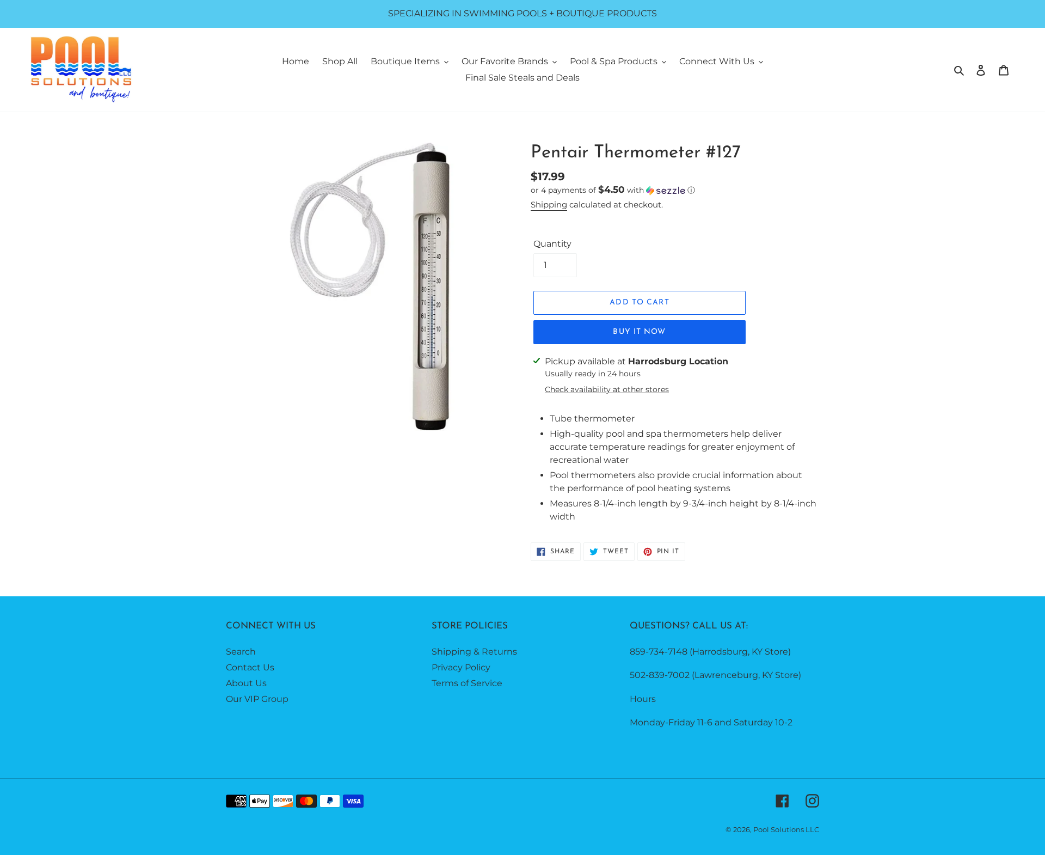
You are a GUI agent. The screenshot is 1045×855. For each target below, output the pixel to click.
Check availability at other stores (607, 389)
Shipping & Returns (474, 651)
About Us (246, 683)
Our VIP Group (257, 699)
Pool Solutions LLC (786, 829)
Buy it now (639, 332)
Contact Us (250, 667)
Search (241, 651)
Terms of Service (467, 683)
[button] (613, 190)
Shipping (549, 204)
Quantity (552, 244)
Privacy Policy (461, 667)
